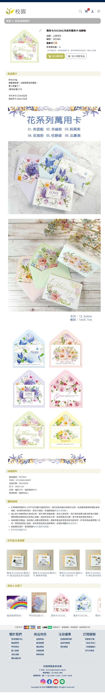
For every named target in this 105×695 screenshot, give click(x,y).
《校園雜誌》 (90, 646)
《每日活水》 (90, 642)
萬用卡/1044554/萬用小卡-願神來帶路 (44, 574)
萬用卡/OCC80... (59, 615)
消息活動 (15, 654)
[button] (80, 11)
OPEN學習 (89, 650)
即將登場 (40, 654)
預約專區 (64, 646)
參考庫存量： (52, 46)
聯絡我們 (15, 642)
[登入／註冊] (92, 11)
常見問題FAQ (16, 639)
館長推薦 (40, 642)
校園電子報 (89, 639)
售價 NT (50, 43)
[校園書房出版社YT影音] (55, 682)
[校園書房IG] (43, 682)
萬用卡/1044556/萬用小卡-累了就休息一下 (71, 574)
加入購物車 (57, 56)
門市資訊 (15, 646)
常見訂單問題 (61, 510)
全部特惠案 (65, 642)
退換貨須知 (72, 523)
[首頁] (15, 10)
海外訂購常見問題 (41, 526)
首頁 (8, 21)
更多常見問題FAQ (19, 529)
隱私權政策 (16, 658)
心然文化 (57, 35)
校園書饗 (40, 650)
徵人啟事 (15, 650)
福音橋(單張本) (14, 615)
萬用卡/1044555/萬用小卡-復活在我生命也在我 (18, 574)
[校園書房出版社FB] (49, 682)
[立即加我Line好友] (62, 682)
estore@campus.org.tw (56, 669)
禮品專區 (40, 646)
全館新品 (40, 639)
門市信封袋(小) (36, 615)
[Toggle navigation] (99, 11)
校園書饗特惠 (66, 639)
